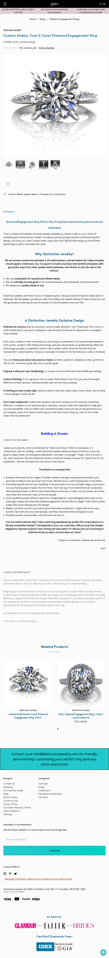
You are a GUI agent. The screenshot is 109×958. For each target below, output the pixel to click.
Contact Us (9, 783)
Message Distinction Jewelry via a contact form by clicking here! (38, 878)
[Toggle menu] (4, 4)
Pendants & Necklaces (50, 793)
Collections (44, 790)
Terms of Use (10, 800)
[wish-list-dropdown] (8, 184)
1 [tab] (51, 728)
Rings (42, 787)
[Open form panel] (103, 952)
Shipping (8, 787)
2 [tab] (54, 728)
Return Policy (10, 797)
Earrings (43, 783)
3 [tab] (57, 728)
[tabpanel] (80, 693)
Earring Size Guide (13, 790)
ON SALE (43, 797)
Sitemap (7, 814)
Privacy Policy (10, 804)
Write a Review (46, 47)
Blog (5, 793)
